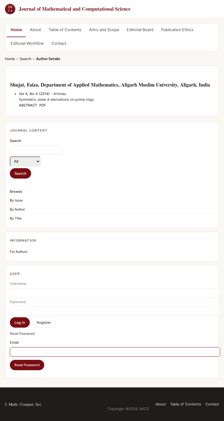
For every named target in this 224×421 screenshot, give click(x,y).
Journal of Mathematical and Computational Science (69, 9)
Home (16, 29)
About (35, 29)
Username (18, 283)
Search (25, 59)
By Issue (16, 200)
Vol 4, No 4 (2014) (34, 94)
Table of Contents (65, 29)
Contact (59, 43)
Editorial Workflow (27, 43)
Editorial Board (140, 29)
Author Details (48, 59)
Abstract (28, 105)
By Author (17, 209)
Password (18, 302)
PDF (42, 105)
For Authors (18, 252)
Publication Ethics (177, 29)
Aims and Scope (104, 29)
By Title (16, 218)
